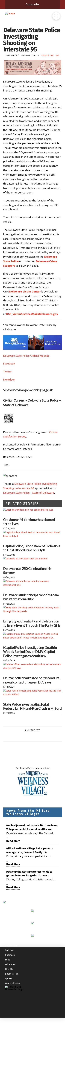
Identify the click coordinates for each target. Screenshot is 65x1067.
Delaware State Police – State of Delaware (28, 492)
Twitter (7, 371)
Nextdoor (9, 379)
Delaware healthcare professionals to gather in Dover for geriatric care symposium (29, 873)
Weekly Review (13, 983)
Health (9, 969)
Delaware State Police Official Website (26, 355)
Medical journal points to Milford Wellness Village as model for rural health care (32, 827)
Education (10, 964)
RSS (57, 55)
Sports (8, 978)
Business (10, 955)
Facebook (9, 363)
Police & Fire (47, 55)
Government (12, 945)
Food (7, 959)
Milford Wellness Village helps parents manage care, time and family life (29, 850)
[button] (56, 16)
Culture (9, 950)
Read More (13, 841)
